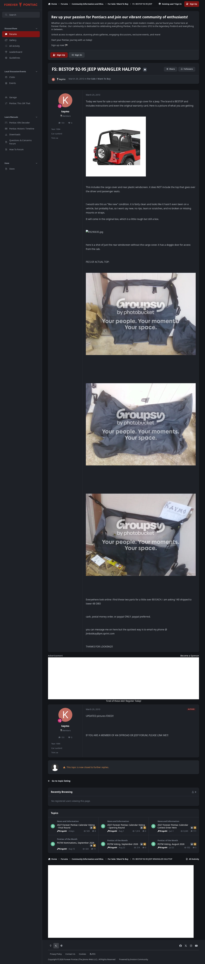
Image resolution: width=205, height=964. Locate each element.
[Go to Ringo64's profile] (53, 826)
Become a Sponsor (189, 655)
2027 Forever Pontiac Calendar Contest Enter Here (173, 826)
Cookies (82, 954)
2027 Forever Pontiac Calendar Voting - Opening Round (126, 826)
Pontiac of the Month (67, 839)
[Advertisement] (123, 678)
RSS (93, 954)
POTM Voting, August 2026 (171, 844)
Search (12, 14)
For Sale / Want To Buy (99, 78)
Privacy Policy (56, 954)
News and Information (68, 821)
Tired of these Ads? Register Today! (123, 700)
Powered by (133, 959)
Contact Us (70, 954)
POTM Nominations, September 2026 (75, 842)
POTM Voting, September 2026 (122, 844)
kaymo (62, 79)
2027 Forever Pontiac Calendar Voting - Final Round (76, 826)
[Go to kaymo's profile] (53, 79)
